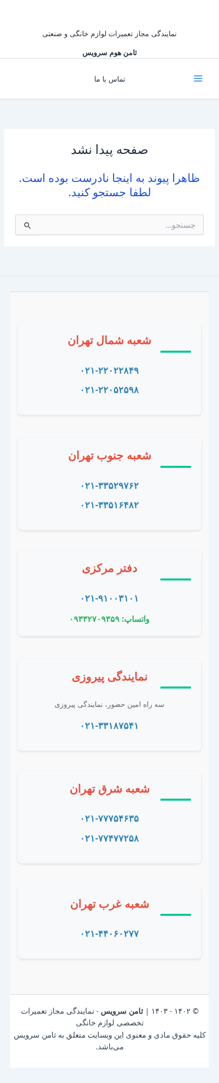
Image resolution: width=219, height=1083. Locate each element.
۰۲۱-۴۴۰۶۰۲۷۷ (109, 933)
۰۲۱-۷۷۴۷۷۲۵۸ (109, 838)
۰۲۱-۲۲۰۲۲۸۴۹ (109, 370)
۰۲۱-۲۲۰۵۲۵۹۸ (109, 389)
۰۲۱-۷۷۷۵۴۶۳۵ (109, 818)
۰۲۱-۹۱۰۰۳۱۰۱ (109, 598)
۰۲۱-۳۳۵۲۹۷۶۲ (109, 485)
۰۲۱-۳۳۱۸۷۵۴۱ (109, 725)
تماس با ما (109, 79)
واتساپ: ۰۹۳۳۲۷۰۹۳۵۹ (109, 618)
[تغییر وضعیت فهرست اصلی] (198, 78)
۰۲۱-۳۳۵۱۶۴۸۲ (109, 504)
